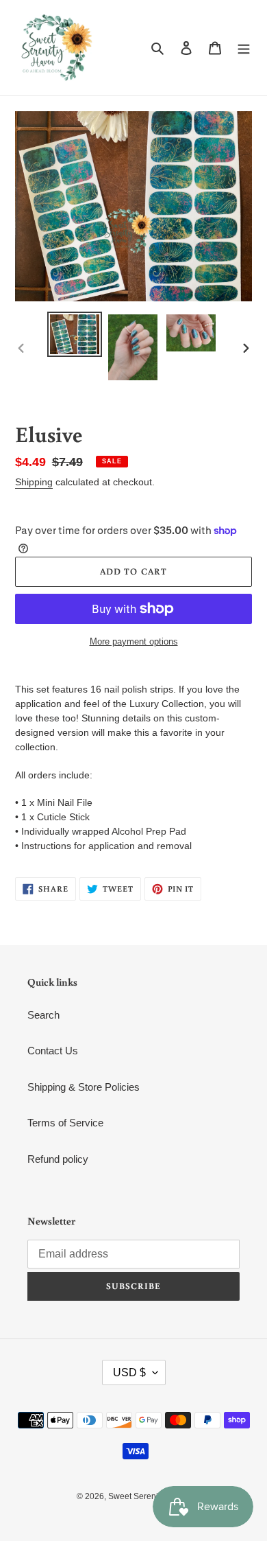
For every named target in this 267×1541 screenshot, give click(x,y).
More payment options (134, 641)
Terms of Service (65, 1122)
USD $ (129, 1372)
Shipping (34, 481)
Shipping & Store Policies (83, 1087)
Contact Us (52, 1050)
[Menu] (243, 47)
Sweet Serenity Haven (149, 1496)
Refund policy (57, 1159)
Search (43, 1015)
